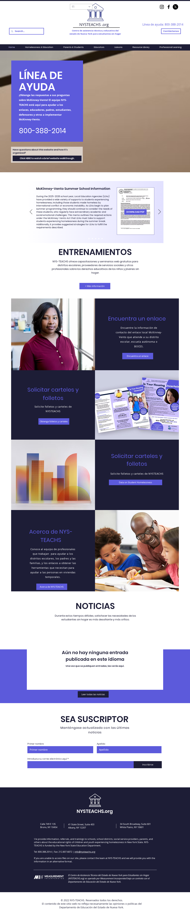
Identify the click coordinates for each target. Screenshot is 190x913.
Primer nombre (35, 744)
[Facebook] (168, 7)
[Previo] (31, 212)
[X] (175, 7)
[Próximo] (159, 212)
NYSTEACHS (90, 24)
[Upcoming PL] (102, 238)
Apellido (101, 744)
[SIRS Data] (92, 238)
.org (105, 24)
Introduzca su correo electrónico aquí (47, 759)
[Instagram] (162, 7)
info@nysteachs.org (85, 851)
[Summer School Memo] (89, 238)
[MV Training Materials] (98, 238)
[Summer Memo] (95, 238)
